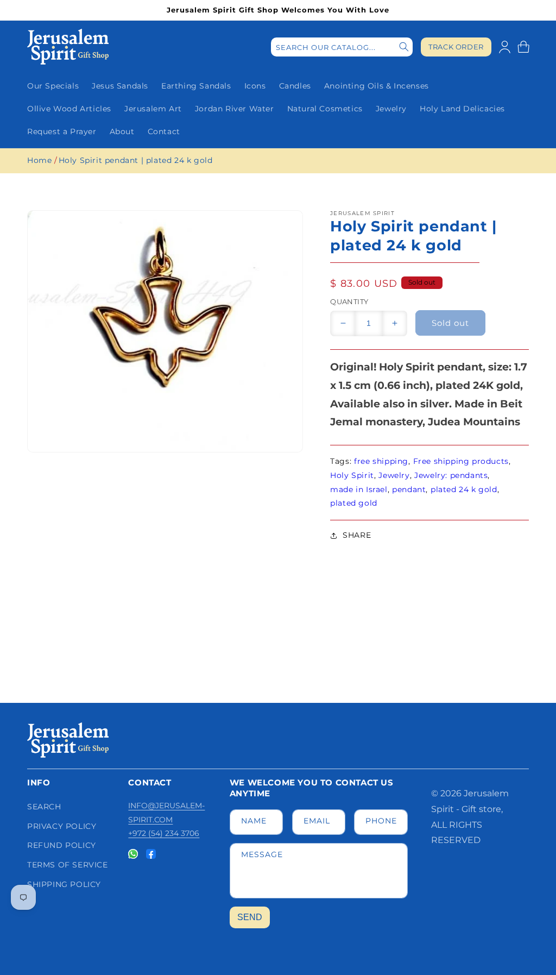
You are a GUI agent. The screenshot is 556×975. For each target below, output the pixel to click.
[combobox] (342, 46)
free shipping (381, 461)
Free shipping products (461, 461)
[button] (523, 47)
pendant (409, 489)
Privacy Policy (61, 826)
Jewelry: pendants (451, 475)
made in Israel (358, 489)
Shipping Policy (64, 884)
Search (44, 807)
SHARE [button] (357, 535)
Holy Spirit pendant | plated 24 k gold (136, 160)
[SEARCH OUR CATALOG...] (404, 46)
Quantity (349, 301)
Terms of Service (67, 865)
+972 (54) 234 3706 (163, 833)
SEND (249, 917)
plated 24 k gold (464, 489)
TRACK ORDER (456, 47)
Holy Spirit (352, 475)
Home (39, 160)
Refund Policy (61, 845)
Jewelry (393, 475)
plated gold (353, 503)
